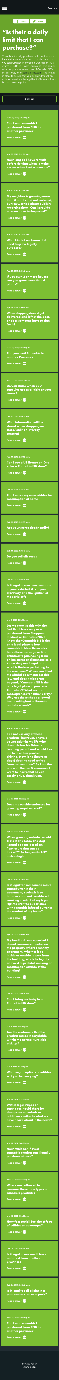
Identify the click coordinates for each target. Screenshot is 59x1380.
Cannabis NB (29, 1366)
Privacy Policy (29, 1363)
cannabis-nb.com (32, 72)
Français (52, 8)
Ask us (29, 99)
